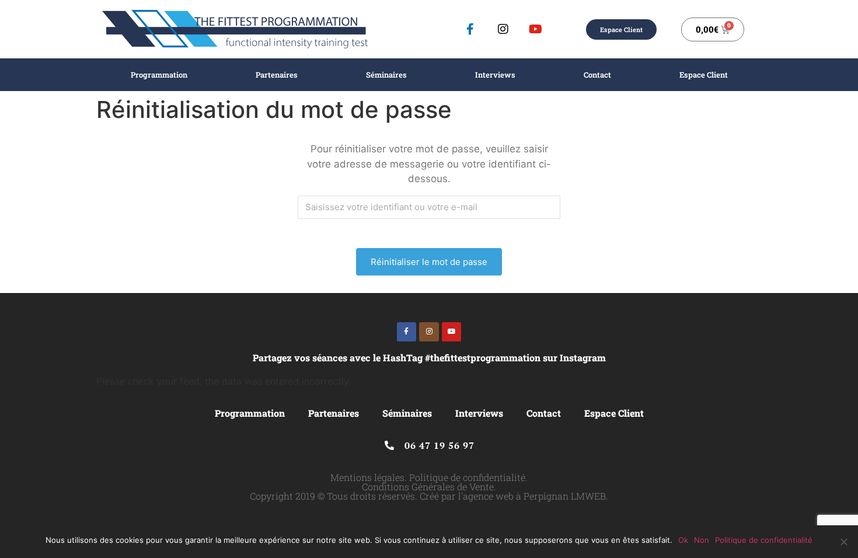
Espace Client (703, 74)
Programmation (159, 74)
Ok (683, 540)
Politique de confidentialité (467, 477)
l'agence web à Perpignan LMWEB (532, 496)
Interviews (495, 74)
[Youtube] (535, 29)
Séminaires (386, 74)
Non (701, 540)
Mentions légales (367, 477)
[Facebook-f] (470, 29)
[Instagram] (503, 29)
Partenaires (277, 74)
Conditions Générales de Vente (428, 486)
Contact (597, 74)
